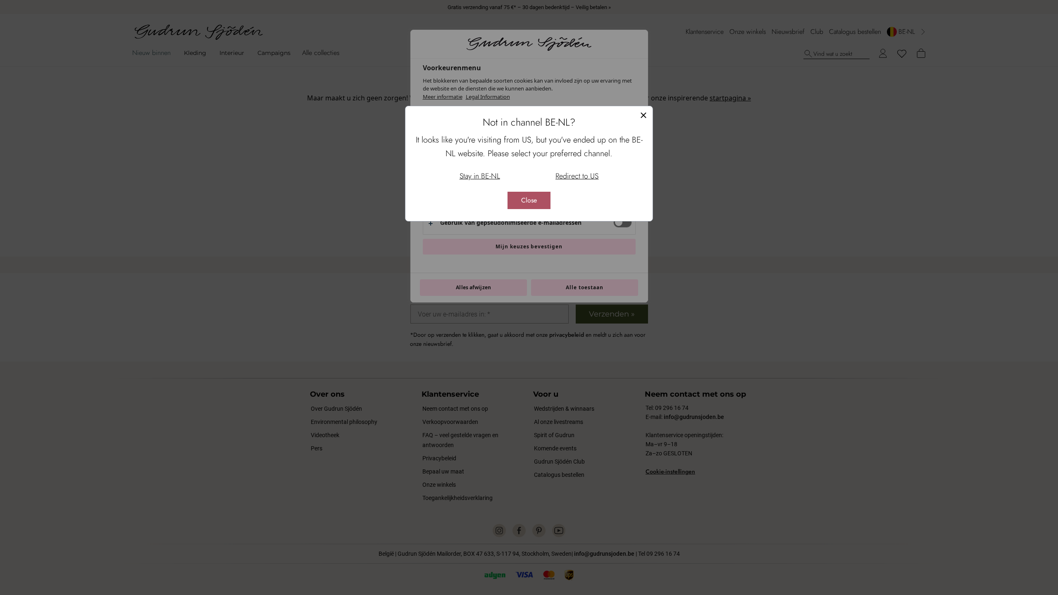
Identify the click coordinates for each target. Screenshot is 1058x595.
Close (529, 200)
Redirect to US (576, 176)
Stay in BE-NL (480, 176)
